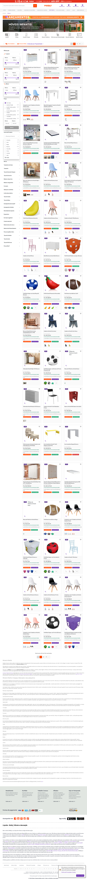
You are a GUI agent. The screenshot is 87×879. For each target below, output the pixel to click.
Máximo (14, 57)
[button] (36, 44)
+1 (56, 307)
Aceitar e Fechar (80, 875)
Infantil (4, 13)
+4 (76, 232)
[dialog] (72, 871)
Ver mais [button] (7, 157)
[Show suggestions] (18, 136)
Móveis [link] (9, 13)
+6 (35, 307)
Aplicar (12, 127)
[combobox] (10, 136)
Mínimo (6, 57)
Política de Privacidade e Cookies (68, 872)
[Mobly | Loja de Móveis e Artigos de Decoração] (48, 6)
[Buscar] (35, 5)
